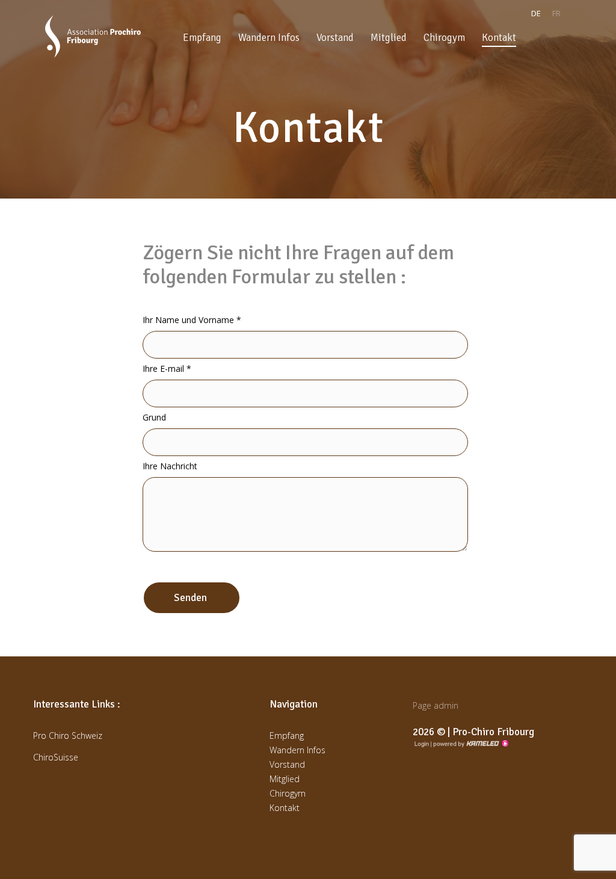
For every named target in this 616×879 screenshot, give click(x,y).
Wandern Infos (269, 37)
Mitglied (389, 37)
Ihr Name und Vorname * (192, 319)
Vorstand (335, 37)
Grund (154, 417)
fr (556, 13)
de (536, 13)
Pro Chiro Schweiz (67, 735)
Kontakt (499, 37)
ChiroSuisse (55, 757)
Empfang (202, 37)
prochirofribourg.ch (93, 36)
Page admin (435, 705)
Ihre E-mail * (167, 368)
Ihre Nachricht (170, 466)
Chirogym (444, 37)
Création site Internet (470, 743)
